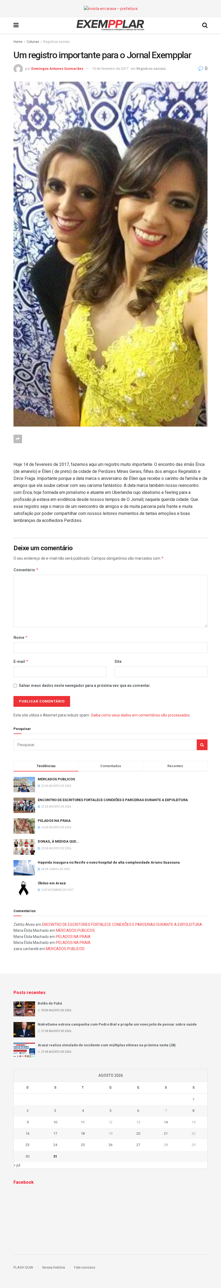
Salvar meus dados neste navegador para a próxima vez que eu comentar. (85, 685)
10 (55, 1122)
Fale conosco (84, 1267)
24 (55, 1145)
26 (110, 1145)
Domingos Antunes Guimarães (57, 69)
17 (55, 1133)
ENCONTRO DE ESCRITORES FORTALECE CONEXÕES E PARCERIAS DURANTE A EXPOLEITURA (113, 800)
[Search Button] (202, 744)
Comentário (26, 569)
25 (83, 1145)
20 (138, 1133)
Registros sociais (56, 42)
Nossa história (53, 1267)
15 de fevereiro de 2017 (110, 69)
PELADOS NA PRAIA (54, 821)
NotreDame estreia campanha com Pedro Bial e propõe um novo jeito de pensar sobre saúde (117, 1024)
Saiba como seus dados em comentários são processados (140, 715)
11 (83, 1122)
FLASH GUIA (23, 1267)
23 (27, 1145)
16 (27, 1133)
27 (138, 1145)
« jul (17, 1165)
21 (166, 1133)
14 (166, 1122)
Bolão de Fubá (50, 1003)
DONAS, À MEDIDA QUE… (58, 841)
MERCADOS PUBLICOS (56, 779)
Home (17, 42)
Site (118, 661)
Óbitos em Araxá (52, 883)
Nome (20, 637)
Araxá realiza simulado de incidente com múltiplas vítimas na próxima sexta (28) (107, 1045)
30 (27, 1156)
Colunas (33, 42)
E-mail (21, 661)
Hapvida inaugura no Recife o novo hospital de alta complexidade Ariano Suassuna (109, 862)
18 (83, 1133)
